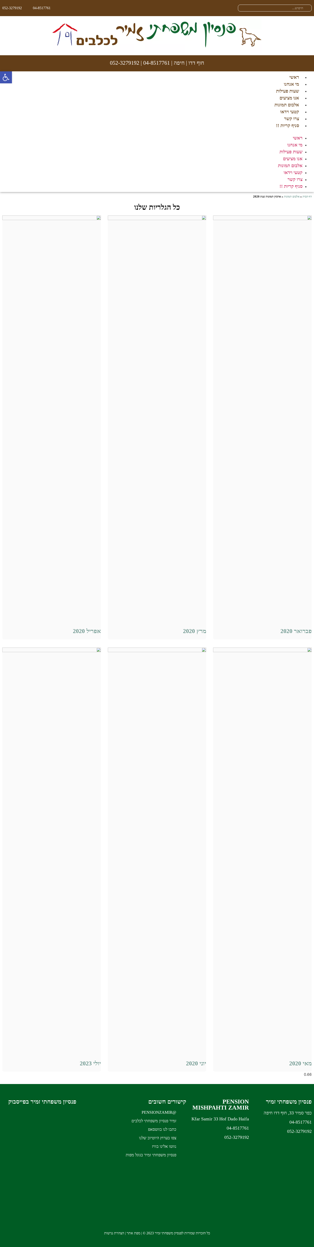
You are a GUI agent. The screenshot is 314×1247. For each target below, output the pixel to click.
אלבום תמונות (286, 104)
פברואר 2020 (296, 631)
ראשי (294, 77)
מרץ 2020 (194, 631)
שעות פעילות (287, 90)
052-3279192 (124, 63)
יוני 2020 (196, 1063)
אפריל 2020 (87, 631)
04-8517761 (156, 63)
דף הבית (307, 196)
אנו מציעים (289, 97)
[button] (157, 131)
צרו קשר (291, 118)
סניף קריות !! (287, 125)
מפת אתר (133, 1233)
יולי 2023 (90, 1063)
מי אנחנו (291, 84)
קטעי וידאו (289, 111)
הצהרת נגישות (114, 1233)
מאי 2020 (300, 1063)
